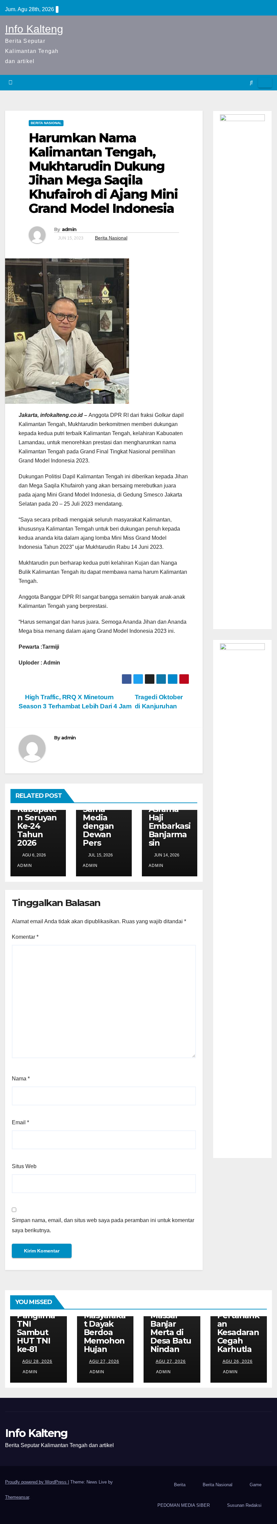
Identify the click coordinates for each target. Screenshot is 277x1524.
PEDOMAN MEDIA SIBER (183, 1505)
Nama (21, 1078)
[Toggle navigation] (265, 83)
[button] (251, 82)
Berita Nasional (46, 123)
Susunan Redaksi (244, 1505)
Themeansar (17, 1497)
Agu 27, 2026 (104, 1361)
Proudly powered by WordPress (36, 1482)
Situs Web (24, 1166)
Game (255, 1484)
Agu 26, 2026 (238, 1361)
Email (20, 1122)
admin (69, 229)
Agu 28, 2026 (37, 1361)
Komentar (25, 937)
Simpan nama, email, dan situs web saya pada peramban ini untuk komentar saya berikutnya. (103, 1225)
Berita (179, 1484)
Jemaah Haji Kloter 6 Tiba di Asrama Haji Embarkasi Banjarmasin (170, 813)
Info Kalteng (34, 29)
